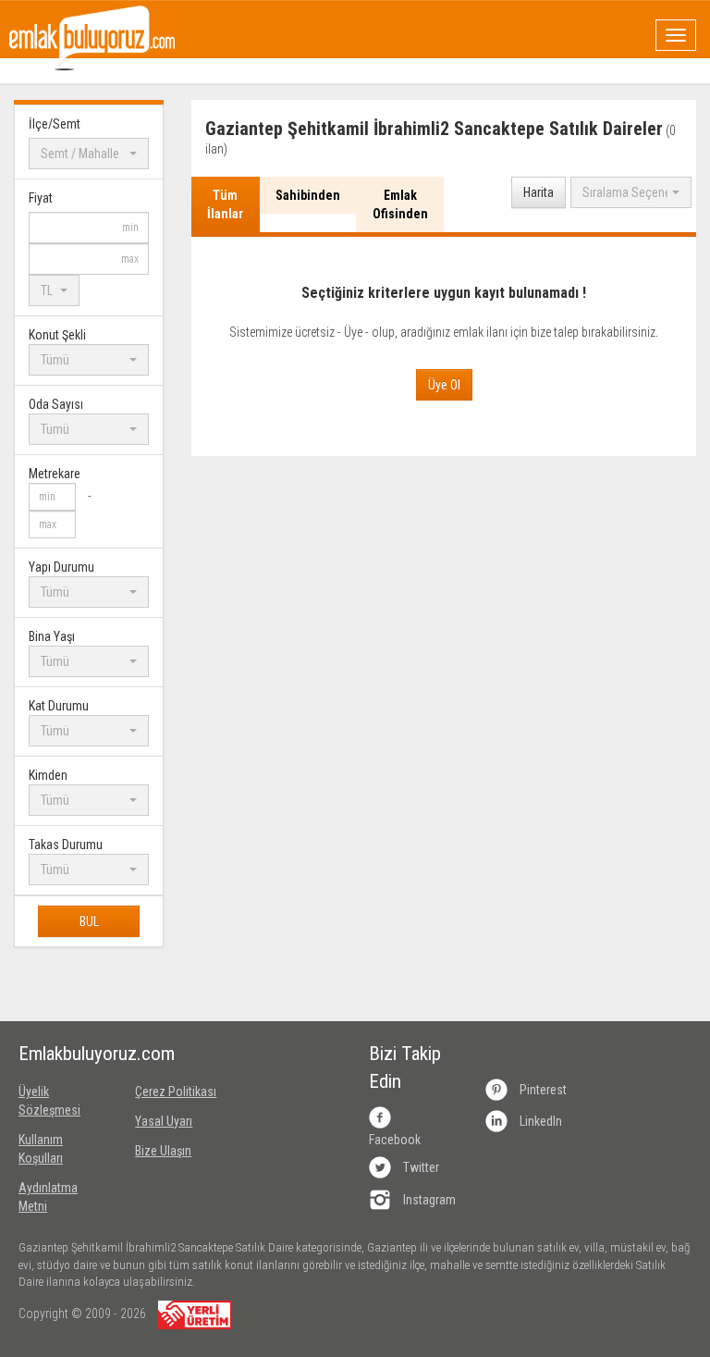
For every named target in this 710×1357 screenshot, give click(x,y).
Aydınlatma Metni (48, 1197)
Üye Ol (444, 384)
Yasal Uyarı (163, 1121)
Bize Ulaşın (163, 1150)
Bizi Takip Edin (405, 1067)
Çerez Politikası (175, 1091)
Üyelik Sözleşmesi (49, 1100)
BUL (89, 921)
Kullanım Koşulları (40, 1149)
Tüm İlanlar (225, 204)
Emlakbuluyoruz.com (62, 1053)
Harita (538, 192)
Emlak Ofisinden (400, 204)
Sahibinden (307, 195)
